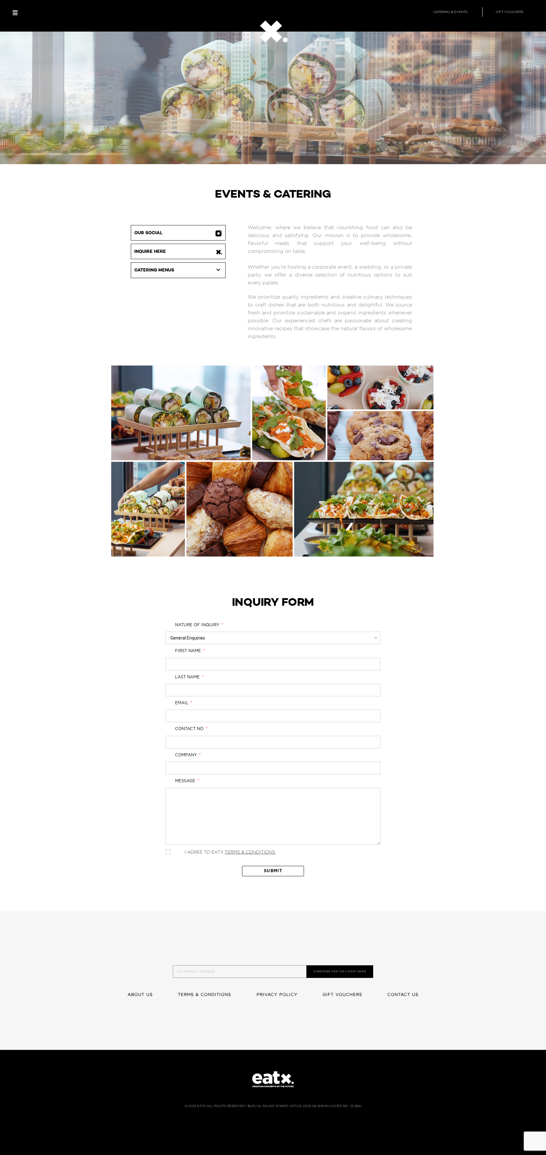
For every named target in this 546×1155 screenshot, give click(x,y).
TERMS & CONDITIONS (250, 851)
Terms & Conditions (204, 994)
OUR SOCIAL (148, 233)
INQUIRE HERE (150, 251)
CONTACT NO (190, 729)
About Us (140, 994)
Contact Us (402, 994)
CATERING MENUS (154, 270)
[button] (15, 12)
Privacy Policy (277, 994)
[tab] (178, 270)
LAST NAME (188, 677)
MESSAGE (186, 781)
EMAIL (182, 703)
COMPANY (186, 755)
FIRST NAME (188, 651)
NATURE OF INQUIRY (198, 625)
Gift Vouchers (342, 994)
